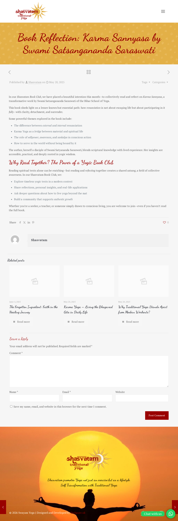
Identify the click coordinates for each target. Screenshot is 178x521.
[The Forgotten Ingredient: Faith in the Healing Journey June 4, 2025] (175, 507)
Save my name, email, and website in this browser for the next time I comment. (60, 406)
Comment (16, 353)
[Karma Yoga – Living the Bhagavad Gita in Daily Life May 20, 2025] (3, 507)
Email (66, 392)
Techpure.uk (78, 512)
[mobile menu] (163, 11)
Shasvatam (35, 82)
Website (120, 392)
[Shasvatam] (31, 11)
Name (13, 392)
